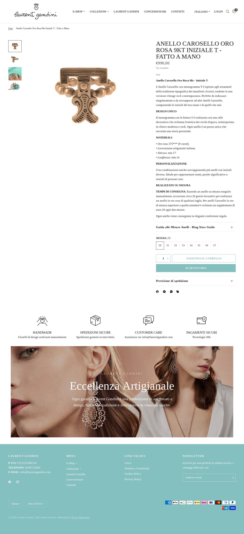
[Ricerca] (227, 11)
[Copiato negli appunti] (178, 292)
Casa (10, 28)
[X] (165, 292)
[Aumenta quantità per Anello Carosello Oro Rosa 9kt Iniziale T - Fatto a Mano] (167, 258)
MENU (71, 456)
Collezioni (98, 11)
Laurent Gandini (126, 11)
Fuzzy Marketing (81, 517)
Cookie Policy (132, 473)
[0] (233, 11)
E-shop (77, 11)
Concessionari (155, 11)
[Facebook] (158, 292)
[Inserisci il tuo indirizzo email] (232, 478)
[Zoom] (139, 47)
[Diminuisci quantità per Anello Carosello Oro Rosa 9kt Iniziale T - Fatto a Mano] (158, 258)
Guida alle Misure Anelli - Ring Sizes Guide (185, 227)
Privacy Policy (133, 479)
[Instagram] (20, 482)
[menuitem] (78, 11)
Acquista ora (195, 268)
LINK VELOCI (135, 456)
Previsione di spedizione (172, 281)
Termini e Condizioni (136, 468)
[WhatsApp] (172, 292)
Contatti (177, 11)
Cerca (127, 463)
